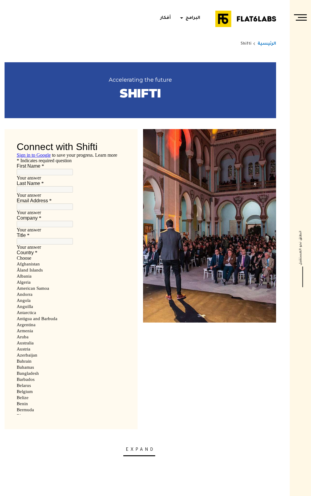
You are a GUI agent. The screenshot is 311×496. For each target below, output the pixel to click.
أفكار (165, 18)
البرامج (189, 18)
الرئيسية (267, 44)
